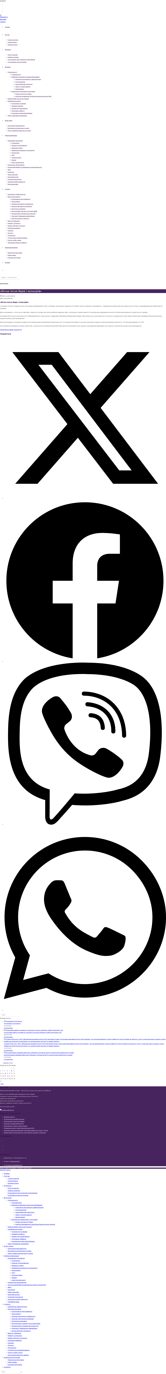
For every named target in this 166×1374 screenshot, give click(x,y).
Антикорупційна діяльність (18, 1299)
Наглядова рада (13, 1302)
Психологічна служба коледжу (14, 1119)
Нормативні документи (16, 1258)
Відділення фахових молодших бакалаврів (27, 1205)
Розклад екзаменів (15, 1340)
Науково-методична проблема (23, 1319)
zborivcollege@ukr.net (15, 1165)
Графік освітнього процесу (17, 1338)
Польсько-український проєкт (14, 1123)
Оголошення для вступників (18, 1195)
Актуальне (7, 1186)
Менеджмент (20, 1217)
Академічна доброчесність (17, 1307)
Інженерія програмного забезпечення (29, 1207)
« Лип (2, 1084)
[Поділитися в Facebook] (85, 661)
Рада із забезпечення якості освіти (20, 1253)
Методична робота (14, 1309)
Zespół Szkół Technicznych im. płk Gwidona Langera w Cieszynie (25, 1132)
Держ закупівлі (13, 1292)
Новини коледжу (14, 1190)
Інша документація (18, 1280)
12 (5, 1073)
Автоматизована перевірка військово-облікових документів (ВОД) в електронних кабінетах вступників (38, 1055)
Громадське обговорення (17, 1282)
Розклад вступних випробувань (23, 1241)
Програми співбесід (19, 1239)
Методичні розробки (19, 1321)
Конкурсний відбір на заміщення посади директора (27, 1285)
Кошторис (11, 1290)
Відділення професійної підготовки (25, 1219)
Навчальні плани (18, 1265)
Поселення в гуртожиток (12, 1023)
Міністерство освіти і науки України (15, 1126)
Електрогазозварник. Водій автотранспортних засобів (35, 1224)
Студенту (7, 1304)
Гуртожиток (12, 1348)
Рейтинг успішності (15, 1336)
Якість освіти (8, 1246)
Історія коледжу (13, 1178)
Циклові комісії (13, 1183)
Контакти (7, 1367)
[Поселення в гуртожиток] (13, 1021)
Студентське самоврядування (18, 1350)
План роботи (16, 1314)
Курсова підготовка (15, 1365)
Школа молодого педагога (21, 1331)
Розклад (3, 1)
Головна (7, 1173)
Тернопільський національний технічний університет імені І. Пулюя (26, 1130)
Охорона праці (17, 1275)
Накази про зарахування (20, 1236)
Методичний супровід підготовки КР (25, 1326)
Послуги (11, 1345)
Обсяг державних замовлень (18, 1244)
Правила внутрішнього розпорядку (24, 1268)
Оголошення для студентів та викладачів (22, 1193)
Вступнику (8, 1198)
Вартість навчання (14, 1333)
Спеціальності (13, 1200)
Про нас (7, 1176)
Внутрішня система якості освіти (19, 1251)
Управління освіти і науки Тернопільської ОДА (19, 1128)
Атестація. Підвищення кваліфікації (24, 1328)
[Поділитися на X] (85, 498)
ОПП (13, 1273)
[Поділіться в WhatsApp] (85, 1010)
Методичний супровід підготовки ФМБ (26, 1323)
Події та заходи (13, 1188)
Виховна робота (9, 1117)
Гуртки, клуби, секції (15, 1352)
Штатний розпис (14, 1294)
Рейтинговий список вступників (20, 1227)
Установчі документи (15, 1297)
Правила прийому (18, 1234)
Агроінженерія (20, 1210)
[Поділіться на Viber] (85, 824)
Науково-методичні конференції (23, 1316)
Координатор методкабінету (22, 1311)
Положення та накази (19, 1232)
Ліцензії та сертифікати (20, 1263)
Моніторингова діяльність (17, 1248)
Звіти (9, 1287)
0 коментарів (8, 1028)
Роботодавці (12, 1362)
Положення (16, 1261)
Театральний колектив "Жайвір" (14, 1121)
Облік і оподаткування (23, 1215)
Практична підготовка (12, 1357)
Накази (14, 1278)
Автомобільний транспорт (24, 1212)
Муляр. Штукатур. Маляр (24, 1222)
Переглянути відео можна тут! (11, 330)
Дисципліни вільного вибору (18, 1355)
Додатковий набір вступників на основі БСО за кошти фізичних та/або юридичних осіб (32, 1032)
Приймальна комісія (15, 1229)
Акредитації (16, 1270)
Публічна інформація (11, 1256)
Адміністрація (13, 1181)
